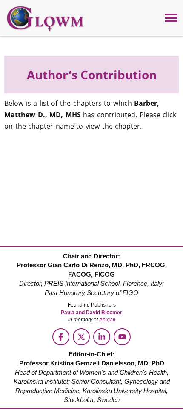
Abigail (107, 320)
